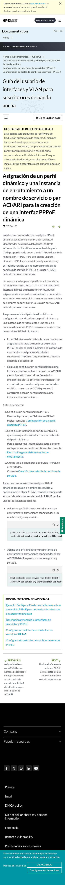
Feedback (11, 827)
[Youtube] (36, 768)
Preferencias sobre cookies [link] (23, 846)
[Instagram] (21, 768)
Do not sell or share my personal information (26, 816)
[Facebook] (7, 768)
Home (6, 56)
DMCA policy (13, 805)
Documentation (15, 31)
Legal (8, 796)
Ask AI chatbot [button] (37, 3)
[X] (14, 768)
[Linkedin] (29, 768)
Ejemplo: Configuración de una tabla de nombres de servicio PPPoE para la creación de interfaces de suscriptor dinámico (33, 609)
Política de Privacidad (14, 865)
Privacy (10, 787)
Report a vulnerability (19, 837)
